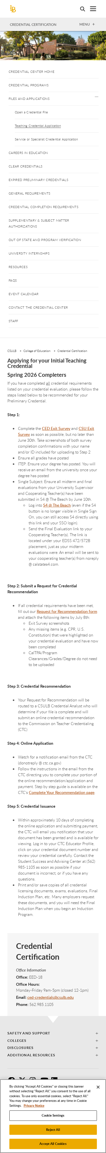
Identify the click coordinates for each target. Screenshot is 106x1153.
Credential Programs (29, 85)
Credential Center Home (31, 71)
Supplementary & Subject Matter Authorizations (39, 223)
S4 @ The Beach (57, 505)
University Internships (29, 253)
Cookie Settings (53, 1115)
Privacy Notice (34, 1105)
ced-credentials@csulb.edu (50, 997)
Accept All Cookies (52, 1143)
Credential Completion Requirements (43, 207)
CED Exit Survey (56, 428)
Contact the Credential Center (38, 307)
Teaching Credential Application (38, 125)
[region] (53, 1116)
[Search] (80, 8)
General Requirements (29, 193)
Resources (18, 267)
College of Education (37, 351)
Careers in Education (28, 153)
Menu (84, 24)
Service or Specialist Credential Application (46, 139)
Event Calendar (23, 294)
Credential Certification (33, 24)
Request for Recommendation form (67, 611)
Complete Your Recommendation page (61, 792)
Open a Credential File (31, 112)
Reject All (53, 1129)
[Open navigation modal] (90, 8)
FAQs (13, 280)
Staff (13, 321)
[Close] (98, 1087)
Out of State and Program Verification (45, 240)
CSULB (12, 351)
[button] (96, 96)
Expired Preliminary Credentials (38, 180)
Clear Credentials (25, 166)
